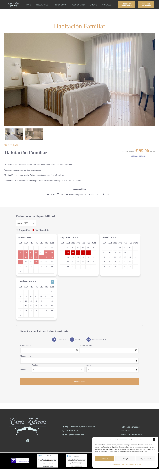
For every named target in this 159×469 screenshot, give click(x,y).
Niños (88, 365)
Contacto (106, 4)
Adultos (35, 365)
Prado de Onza (78, 4)
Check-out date (86, 346)
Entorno (93, 4)
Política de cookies (114, 464)
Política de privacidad (127, 464)
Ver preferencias (145, 459)
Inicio (28, 4)
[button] (154, 440)
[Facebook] (28, 441)
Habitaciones (59, 4)
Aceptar (104, 459)
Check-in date (25, 346)
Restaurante (42, 4)
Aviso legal (138, 464)
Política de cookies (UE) (131, 434)
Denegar (125, 459)
